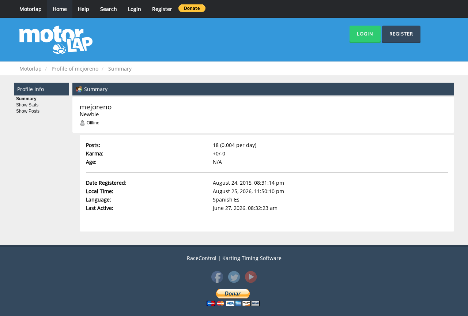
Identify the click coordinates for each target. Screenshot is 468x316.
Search (108, 8)
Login (134, 8)
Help (83, 8)
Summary (26, 98)
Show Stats (27, 105)
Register (162, 8)
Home (60, 8)
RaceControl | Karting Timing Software (234, 258)
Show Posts (27, 111)
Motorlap (30, 8)
